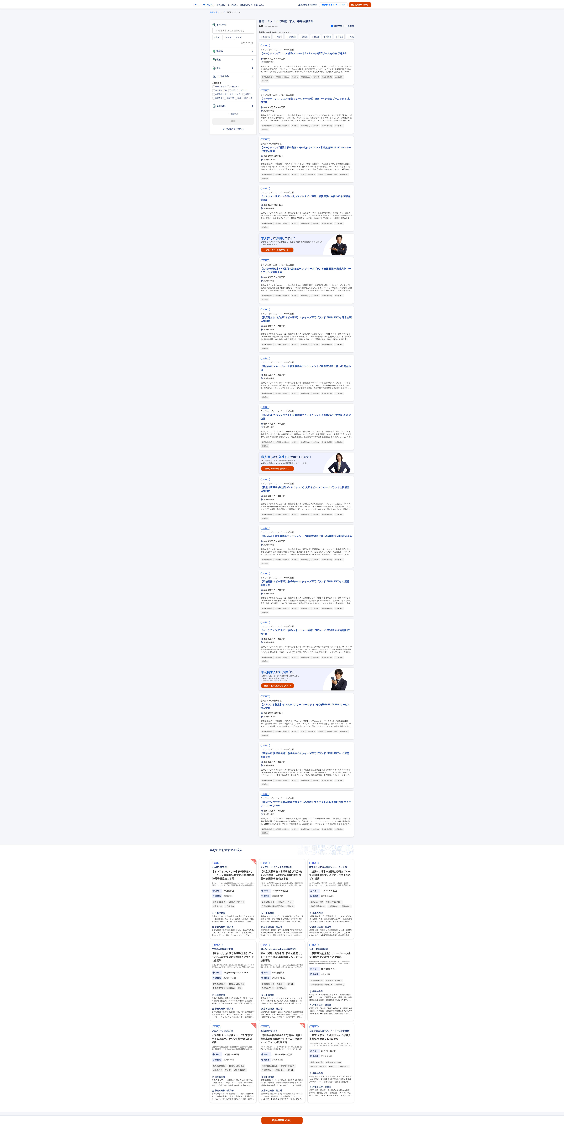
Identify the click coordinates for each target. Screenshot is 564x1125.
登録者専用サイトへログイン (333, 5)
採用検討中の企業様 (309, 5)
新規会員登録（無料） (360, 5)
